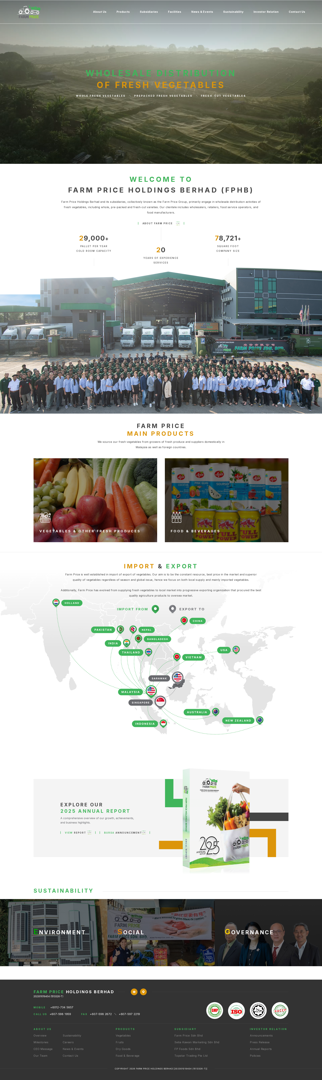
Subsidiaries (149, 11)
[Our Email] (134, 994)
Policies (255, 1055)
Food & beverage (128, 1055)
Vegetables (123, 1035)
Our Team (40, 1055)
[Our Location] (143, 994)
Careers (68, 1042)
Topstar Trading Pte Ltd (190, 1055)
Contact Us (297, 11)
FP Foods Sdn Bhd (187, 1049)
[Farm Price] (52, 11)
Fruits (120, 1042)
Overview (40, 1035)
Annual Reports (261, 1049)
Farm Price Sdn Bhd (188, 1035)
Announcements (261, 1035)
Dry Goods (123, 1049)
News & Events (202, 11)
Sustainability (233, 11)
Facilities (174, 11)
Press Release (260, 1042)
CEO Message (43, 1049)
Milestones (41, 1042)
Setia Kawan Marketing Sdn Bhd (196, 1042)
